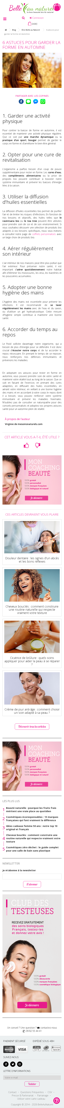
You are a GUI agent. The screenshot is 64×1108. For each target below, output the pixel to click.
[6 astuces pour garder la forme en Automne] (32, 70)
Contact (12, 1092)
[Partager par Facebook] (21, 101)
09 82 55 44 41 (34, 1030)
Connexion (38, 17)
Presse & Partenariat (22, 1095)
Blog (14, 30)
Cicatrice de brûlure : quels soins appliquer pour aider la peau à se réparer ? (32, 661)
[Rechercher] (23, 18)
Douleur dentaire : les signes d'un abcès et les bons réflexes (32, 559)
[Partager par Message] (28, 101)
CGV (50, 1092)
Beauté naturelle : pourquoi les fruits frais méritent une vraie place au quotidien (31, 809)
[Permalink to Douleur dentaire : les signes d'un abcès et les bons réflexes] (32, 537)
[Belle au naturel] (32, 8)
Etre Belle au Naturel (31, 30)
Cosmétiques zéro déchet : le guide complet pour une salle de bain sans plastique (32, 849)
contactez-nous (48, 1027)
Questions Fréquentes (32, 1092)
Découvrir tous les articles (32, 726)
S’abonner (32, 884)
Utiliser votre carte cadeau (31, 1098)
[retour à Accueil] (6, 30)
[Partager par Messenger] (35, 101)
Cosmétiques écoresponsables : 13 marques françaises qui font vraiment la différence (32, 818)
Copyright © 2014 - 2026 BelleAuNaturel (32, 1104)
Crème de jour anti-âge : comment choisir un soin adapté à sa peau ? (32, 711)
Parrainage (42, 1095)
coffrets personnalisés (44, 234)
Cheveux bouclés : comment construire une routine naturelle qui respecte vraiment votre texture (32, 609)
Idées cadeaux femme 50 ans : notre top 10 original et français (31, 827)
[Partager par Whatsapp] (43, 101)
